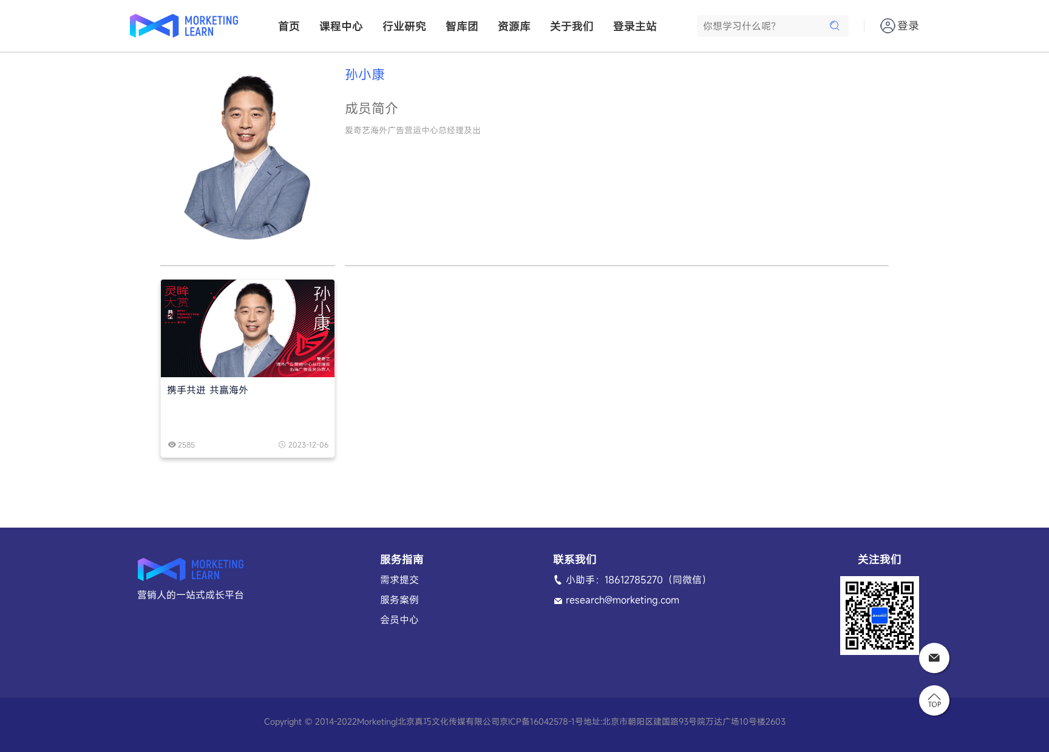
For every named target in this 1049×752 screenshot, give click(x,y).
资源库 (514, 26)
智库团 (462, 26)
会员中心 (399, 619)
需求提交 (399, 579)
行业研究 (404, 26)
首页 (289, 26)
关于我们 (572, 26)
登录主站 (635, 26)
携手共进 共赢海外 (207, 390)
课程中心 (341, 26)
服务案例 (399, 599)
